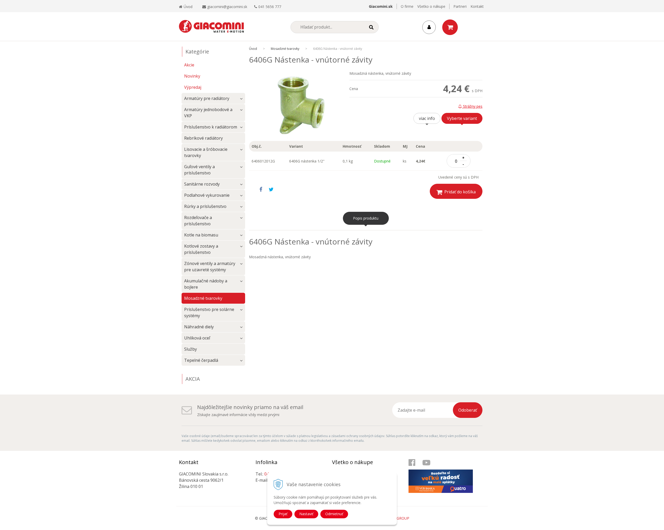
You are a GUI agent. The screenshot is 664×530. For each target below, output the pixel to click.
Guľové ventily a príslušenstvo (199, 170)
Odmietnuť (334, 513)
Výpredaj (192, 87)
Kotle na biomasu (201, 235)
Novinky (192, 76)
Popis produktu (365, 218)
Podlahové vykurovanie (207, 195)
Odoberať (467, 410)
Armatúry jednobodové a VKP (208, 113)
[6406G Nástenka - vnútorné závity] (299, 106)
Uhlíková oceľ (197, 338)
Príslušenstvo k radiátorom (210, 127)
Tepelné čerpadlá (201, 360)
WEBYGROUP (397, 518)
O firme (407, 6)
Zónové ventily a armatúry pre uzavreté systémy (209, 267)
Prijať (283, 513)
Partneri (460, 6)
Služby (190, 349)
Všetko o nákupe (431, 6)
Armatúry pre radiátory (206, 98)
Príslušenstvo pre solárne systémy (209, 312)
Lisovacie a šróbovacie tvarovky (205, 152)
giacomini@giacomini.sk (227, 6)
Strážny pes (472, 106)
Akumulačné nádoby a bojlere (205, 284)
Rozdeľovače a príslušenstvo (198, 221)
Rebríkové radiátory (203, 138)
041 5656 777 (269, 6)
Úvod (188, 6)
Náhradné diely (199, 327)
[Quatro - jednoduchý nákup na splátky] (444, 476)
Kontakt (477, 6)
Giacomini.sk (381, 6)
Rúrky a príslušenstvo (205, 206)
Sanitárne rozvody (202, 184)
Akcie (189, 65)
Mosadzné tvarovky (285, 48)
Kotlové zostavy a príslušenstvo (201, 249)
